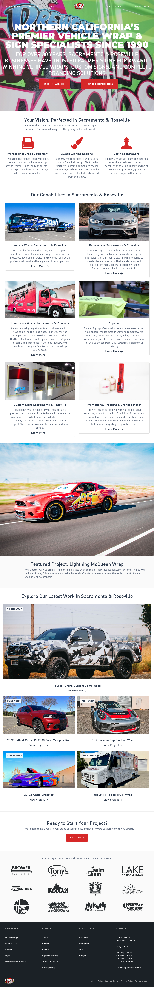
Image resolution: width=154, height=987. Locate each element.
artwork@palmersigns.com (128, 967)
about (50, 6)
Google (82, 955)
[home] (79, 6)
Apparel (8, 949)
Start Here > (77, 837)
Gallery (45, 943)
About (45, 937)
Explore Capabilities (99, 84)
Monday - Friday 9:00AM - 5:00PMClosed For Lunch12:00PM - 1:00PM (124, 957)
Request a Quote (114, 6)
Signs (7, 955)
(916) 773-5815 (140, 6)
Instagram (84, 943)
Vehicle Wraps (11, 937)
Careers (45, 949)
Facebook (83, 937)
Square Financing (50, 955)
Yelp (81, 949)
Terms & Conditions (51, 961)
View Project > (77, 690)
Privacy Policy (48, 967)
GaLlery (33, 6)
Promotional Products (15, 961)
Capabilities (12, 6)
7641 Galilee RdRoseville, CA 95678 (125, 939)
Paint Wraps (11, 943)
